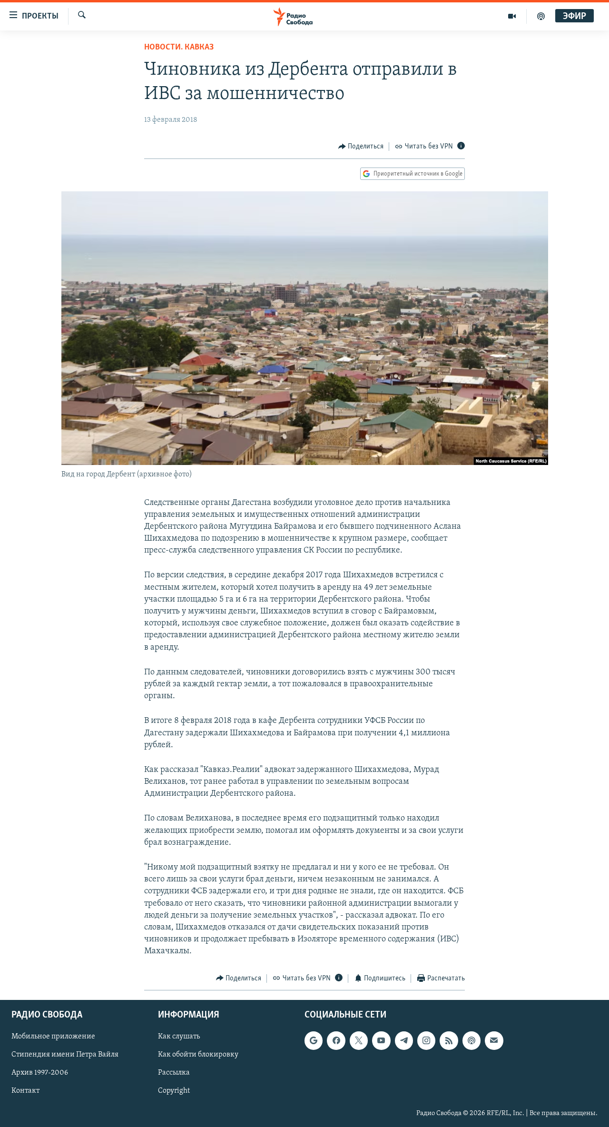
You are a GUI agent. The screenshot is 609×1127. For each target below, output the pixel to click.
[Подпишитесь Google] (313, 1040)
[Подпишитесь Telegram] (404, 1040)
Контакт (25, 1091)
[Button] (361, 146)
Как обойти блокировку (198, 1054)
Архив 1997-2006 (39, 1073)
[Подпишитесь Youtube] (381, 1040)
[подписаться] (494, 1040)
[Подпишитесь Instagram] (426, 1040)
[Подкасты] (471, 1040)
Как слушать (179, 1036)
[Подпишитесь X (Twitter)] (359, 1040)
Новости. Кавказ (179, 47)
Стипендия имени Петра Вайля (64, 1054)
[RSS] (449, 1040)
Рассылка (174, 1073)
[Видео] (512, 16)
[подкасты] (541, 16)
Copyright (174, 1091)
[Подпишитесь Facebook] (336, 1040)
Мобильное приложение (53, 1036)
